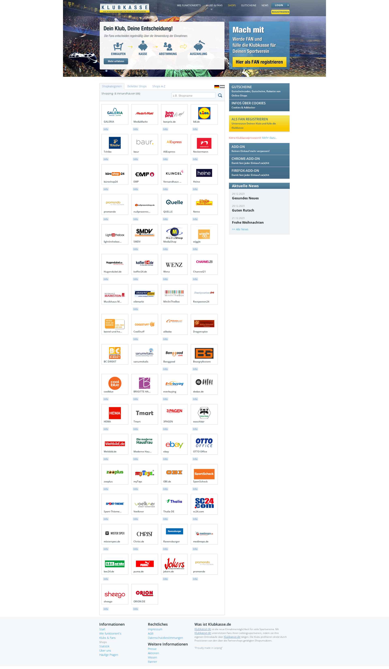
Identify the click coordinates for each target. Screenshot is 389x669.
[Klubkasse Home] (124, 6)
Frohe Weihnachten (248, 222)
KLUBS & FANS (214, 5)
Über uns (105, 650)
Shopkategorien (112, 86)
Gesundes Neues (245, 198)
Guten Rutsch (243, 210)
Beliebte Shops (137, 86)
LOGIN (279, 5)
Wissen (152, 657)
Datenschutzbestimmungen (165, 638)
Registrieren (280, 12)
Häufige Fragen (108, 655)
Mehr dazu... (269, 138)
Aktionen (153, 653)
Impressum (155, 629)
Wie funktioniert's (110, 633)
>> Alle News (240, 229)
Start (102, 629)
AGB (150, 633)
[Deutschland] (216, 86)
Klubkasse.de (202, 629)
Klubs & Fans (107, 638)
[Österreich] (222, 86)
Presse (152, 649)
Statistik (104, 646)
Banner (152, 662)
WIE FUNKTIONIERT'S (189, 5)
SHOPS (232, 5)
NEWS (265, 5)
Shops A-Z (158, 86)
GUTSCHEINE (248, 5)
